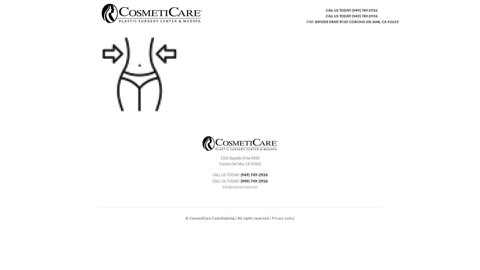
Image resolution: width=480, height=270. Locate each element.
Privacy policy (283, 218)
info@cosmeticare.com (240, 187)
